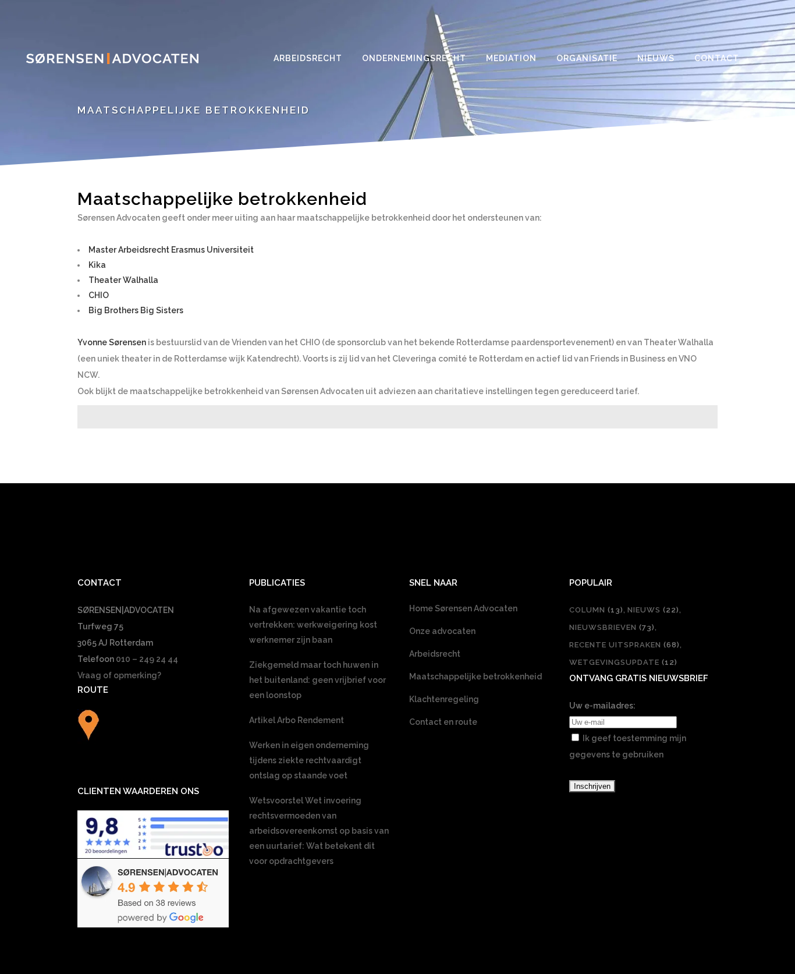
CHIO (98, 295)
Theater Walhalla (123, 280)
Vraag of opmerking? (119, 675)
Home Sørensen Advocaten (463, 608)
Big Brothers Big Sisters (135, 310)
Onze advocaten (442, 631)
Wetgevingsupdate (623, 662)
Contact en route (443, 722)
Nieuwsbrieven (612, 627)
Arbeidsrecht (434, 653)
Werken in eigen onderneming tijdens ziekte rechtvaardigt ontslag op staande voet (309, 760)
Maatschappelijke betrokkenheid (475, 676)
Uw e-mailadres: (602, 705)
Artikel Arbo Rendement (296, 720)
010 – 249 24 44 (147, 659)
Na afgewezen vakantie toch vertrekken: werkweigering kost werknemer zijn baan (313, 624)
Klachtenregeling (444, 699)
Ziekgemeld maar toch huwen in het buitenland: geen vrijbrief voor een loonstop (317, 680)
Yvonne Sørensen (111, 342)
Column (596, 609)
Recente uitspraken (624, 644)
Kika (97, 265)
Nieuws (653, 609)
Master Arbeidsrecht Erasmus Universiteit (171, 249)
